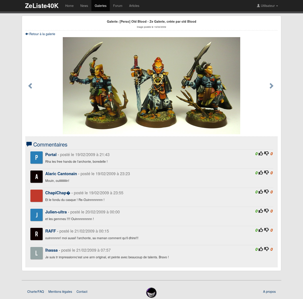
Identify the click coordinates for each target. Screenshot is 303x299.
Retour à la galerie (41, 34)
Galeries (100, 5)
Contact (82, 291)
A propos (269, 291)
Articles (134, 5)
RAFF (50, 231)
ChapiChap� (57, 193)
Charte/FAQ (35, 291)
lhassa (51, 250)
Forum (117, 5)
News (84, 5)
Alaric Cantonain (61, 174)
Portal (51, 154)
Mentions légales (60, 291)
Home (69, 5)
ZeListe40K (42, 5)
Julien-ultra (56, 212)
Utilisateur (268, 5)
